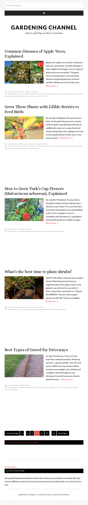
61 (54, 433)
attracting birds (27, 146)
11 (42, 433)
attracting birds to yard (47, 146)
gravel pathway (71, 387)
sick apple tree (40, 96)
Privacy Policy (11, 467)
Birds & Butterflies (26, 144)
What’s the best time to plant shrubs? (38, 271)
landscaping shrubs (56, 231)
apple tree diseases (45, 94)
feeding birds (33, 148)
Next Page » (63, 433)
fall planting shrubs (28, 309)
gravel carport (26, 387)
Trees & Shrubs (31, 92)
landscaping (40, 231)
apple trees (77, 94)
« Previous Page (12, 433)
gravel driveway (41, 387)
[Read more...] (52, 86)
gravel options (57, 387)
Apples (21, 92)
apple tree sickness (63, 94)
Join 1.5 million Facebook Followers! (22, 442)
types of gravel (12, 390)
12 (47, 433)
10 (37, 433)
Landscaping (41, 144)
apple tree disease (27, 94)
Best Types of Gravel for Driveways (36, 349)
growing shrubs (26, 231)
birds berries (21, 148)
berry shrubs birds (68, 146)
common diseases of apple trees (19, 96)
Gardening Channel (44, 27)
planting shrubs (58, 309)
